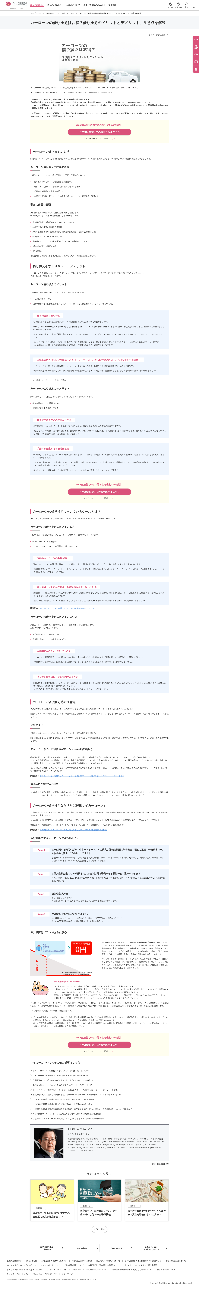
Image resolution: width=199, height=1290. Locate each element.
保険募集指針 (31, 1261)
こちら (112, 139)
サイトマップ (67, 1274)
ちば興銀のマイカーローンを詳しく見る (49, 380)
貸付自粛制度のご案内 (166, 1270)
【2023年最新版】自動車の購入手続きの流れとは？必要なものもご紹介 (62, 1104)
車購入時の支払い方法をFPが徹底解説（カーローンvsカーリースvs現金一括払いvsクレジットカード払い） (77, 1095)
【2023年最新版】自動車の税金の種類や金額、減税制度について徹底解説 (63, 1099)
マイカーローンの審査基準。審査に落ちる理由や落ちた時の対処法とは (62, 1076)
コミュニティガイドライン (18, 1274)
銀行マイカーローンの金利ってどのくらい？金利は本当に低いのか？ (68, 608)
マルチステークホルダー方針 (45, 1274)
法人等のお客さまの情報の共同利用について (143, 1261)
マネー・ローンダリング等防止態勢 (142, 1265)
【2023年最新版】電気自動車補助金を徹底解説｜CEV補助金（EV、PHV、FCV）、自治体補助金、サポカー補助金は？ (82, 1109)
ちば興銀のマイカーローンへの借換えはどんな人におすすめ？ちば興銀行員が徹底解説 (69, 1119)
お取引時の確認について (176, 1261)
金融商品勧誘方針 (14, 1261)
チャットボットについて (51, 1265)
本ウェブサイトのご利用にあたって (21, 1265)
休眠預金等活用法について (97, 1270)
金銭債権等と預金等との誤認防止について (105, 1265)
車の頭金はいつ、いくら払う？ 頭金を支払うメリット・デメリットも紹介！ (64, 1085)
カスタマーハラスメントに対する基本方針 (63, 1270)
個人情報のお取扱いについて (108, 1261)
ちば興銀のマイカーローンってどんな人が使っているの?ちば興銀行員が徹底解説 (73, 830)
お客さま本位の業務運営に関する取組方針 (24, 1270)
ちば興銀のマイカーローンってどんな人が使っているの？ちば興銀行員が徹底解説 (67, 1114)
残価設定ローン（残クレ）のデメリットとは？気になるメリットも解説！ (63, 1080)
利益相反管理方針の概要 (82, 1261)
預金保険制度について (74, 1265)
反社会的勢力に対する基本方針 (54, 1261)
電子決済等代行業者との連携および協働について (132, 1270)
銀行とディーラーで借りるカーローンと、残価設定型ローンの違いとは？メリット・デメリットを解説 (82, 776)
